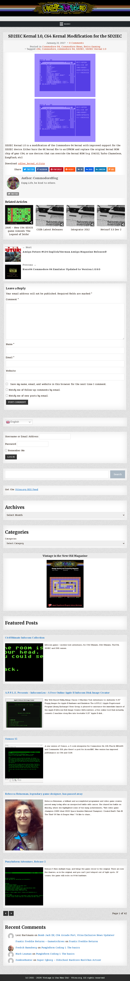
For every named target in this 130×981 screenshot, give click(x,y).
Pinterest (57, 169)
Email (10, 357)
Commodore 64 (51, 46)
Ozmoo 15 (11, 738)
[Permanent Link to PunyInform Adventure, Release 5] (24, 886)
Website (11, 371)
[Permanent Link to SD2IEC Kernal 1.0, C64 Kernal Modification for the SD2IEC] (65, 75)
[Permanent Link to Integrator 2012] (80, 215)
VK (81, 169)
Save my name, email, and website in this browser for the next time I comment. (58, 384)
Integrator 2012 (80, 229)
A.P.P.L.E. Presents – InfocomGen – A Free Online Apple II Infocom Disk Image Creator (57, 692)
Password (10, 444)
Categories (10, 538)
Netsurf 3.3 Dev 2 (111, 229)
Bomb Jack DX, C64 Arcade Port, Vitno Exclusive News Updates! (76, 935)
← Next (27, 247)
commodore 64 (66, 49)
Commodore (49, 49)
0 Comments (76, 43)
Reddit (71, 169)
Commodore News (71, 46)
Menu (67, 24)
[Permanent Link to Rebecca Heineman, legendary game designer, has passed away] (24, 824)
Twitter (30, 169)
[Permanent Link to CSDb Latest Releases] (50, 215)
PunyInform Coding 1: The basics (60, 948)
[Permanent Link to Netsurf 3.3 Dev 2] (111, 215)
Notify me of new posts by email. (28, 396)
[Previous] (5, 913)
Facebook (43, 169)
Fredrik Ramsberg (26, 948)
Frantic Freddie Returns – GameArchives (40, 941)
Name (10, 344)
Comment (12, 299)
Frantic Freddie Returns (83, 941)
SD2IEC (80, 49)
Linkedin (101, 169)
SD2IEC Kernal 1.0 (95, 49)
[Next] (11, 913)
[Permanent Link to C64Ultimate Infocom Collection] (24, 662)
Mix (112, 169)
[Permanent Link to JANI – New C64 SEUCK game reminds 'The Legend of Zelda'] (19, 214)
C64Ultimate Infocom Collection (25, 637)
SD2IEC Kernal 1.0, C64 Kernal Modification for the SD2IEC (65, 36)
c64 (38, 49)
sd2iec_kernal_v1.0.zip (31, 163)
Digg (90, 169)
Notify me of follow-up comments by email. (34, 390)
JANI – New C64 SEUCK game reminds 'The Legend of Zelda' (19, 231)
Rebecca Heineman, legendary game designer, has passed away (44, 794)
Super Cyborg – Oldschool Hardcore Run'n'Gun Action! (69, 960)
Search (118, 474)
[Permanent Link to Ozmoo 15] (24, 763)
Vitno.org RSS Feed (26, 489)
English (14, 422)
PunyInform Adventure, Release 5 (25, 861)
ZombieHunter (24, 960)
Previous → (29, 265)
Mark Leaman (24, 954)
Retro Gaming (92, 46)
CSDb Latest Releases (49, 229)
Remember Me (16, 450)
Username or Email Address (21, 436)
